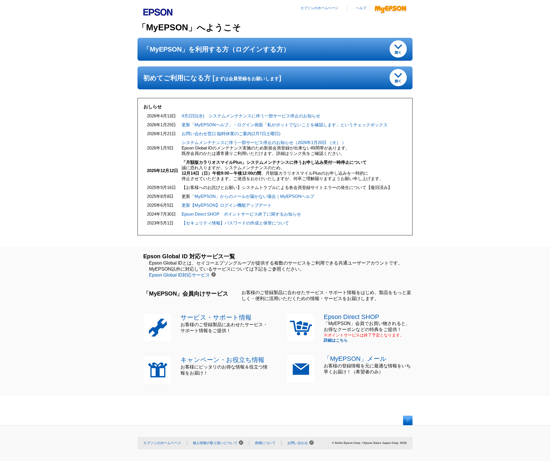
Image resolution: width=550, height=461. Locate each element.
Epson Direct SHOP (351, 316)
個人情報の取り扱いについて (215, 443)
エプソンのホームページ (319, 8)
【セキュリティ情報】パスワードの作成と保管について (235, 222)
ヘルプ (361, 8)
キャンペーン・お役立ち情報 (222, 359)
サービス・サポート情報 (216, 317)
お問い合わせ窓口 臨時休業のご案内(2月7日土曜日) (231, 133)
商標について (265, 443)
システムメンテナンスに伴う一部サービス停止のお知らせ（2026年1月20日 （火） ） (264, 142)
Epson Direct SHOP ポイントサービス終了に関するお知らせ (241, 214)
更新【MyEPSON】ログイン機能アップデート (227, 205)
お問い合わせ (297, 443)
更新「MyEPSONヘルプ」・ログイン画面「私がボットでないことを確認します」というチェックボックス (285, 124)
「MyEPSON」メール (355, 358)
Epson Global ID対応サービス (179, 275)
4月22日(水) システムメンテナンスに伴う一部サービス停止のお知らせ (251, 115)
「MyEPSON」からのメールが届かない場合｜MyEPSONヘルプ (252, 196)
